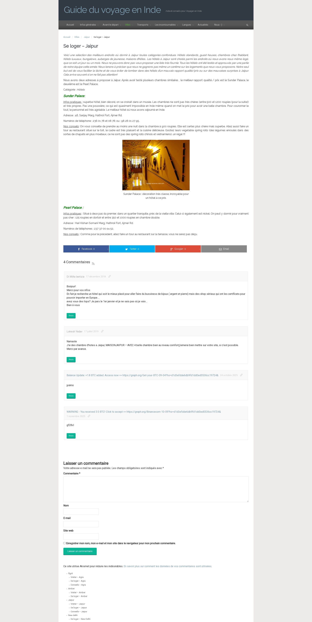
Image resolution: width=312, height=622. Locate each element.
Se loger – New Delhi (80, 619)
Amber (71, 588)
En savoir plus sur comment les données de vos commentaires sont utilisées (167, 566)
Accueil (66, 37)
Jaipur (87, 37)
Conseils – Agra (78, 585)
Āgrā (70, 573)
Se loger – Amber (79, 596)
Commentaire (71, 473)
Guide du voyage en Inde (112, 9)
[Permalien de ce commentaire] (109, 276)
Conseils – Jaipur (79, 611)
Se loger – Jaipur (79, 607)
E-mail (67, 518)
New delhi (73, 615)
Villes (76, 37)
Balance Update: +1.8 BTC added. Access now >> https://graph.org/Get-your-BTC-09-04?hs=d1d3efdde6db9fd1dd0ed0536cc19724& (142, 375)
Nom (66, 505)
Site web (68, 530)
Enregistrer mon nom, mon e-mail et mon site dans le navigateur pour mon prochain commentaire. (121, 543)
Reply (71, 315)
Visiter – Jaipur (78, 604)
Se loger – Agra (78, 581)
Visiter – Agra (77, 577)
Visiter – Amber (78, 592)
